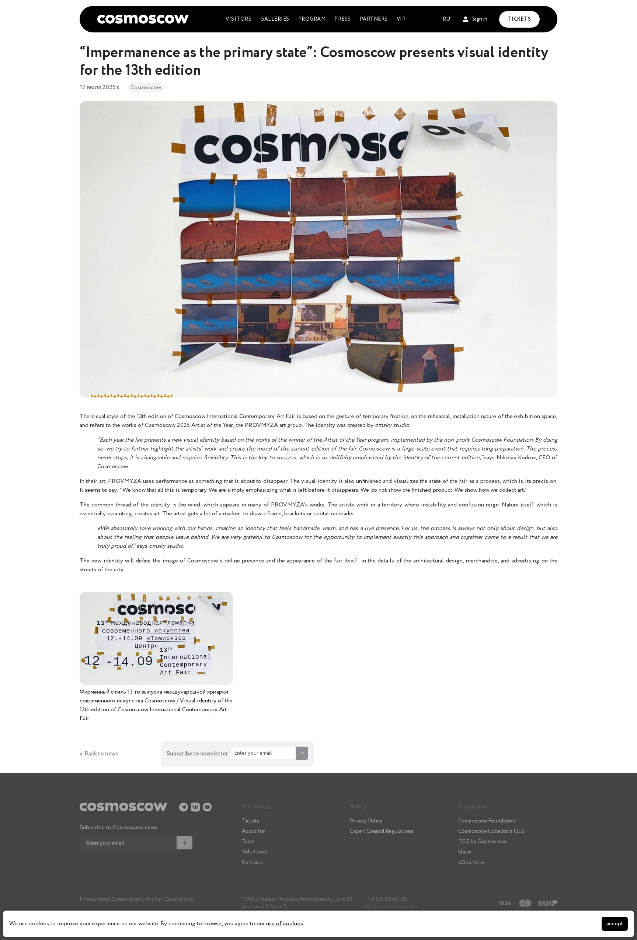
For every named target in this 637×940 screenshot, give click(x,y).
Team (248, 841)
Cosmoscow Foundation (486, 821)
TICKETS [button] (519, 19)
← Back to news (99, 754)
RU (446, 19)
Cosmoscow (145, 87)
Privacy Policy (366, 821)
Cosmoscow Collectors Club (491, 831)
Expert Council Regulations (382, 831)
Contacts (252, 862)
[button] (474, 19)
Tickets (251, 821)
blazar (465, 852)
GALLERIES (274, 19)
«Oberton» (471, 862)
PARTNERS (374, 19)
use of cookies (284, 923)
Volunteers (255, 852)
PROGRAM (312, 19)
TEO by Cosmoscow (482, 841)
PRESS (342, 19)
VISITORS (238, 19)
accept (614, 923)
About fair (253, 831)
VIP (401, 19)
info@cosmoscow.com (390, 907)
